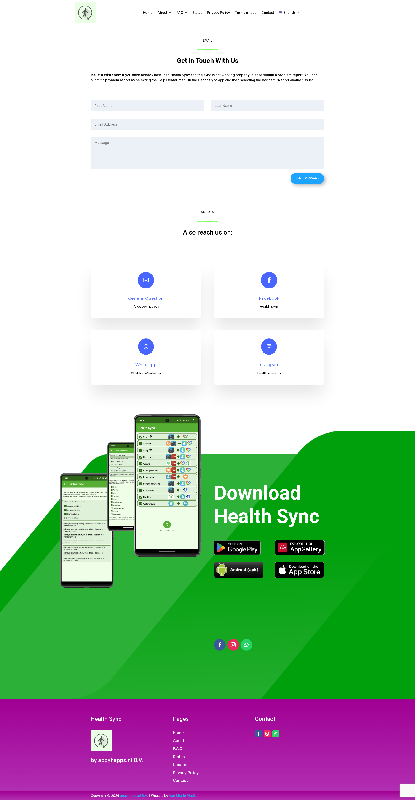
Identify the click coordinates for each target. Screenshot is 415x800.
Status (197, 12)
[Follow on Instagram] (233, 645)
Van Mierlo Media (183, 796)
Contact (267, 12)
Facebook (269, 298)
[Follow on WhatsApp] (246, 645)
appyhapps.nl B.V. (134, 796)
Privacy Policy (218, 12)
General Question (146, 298)
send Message (307, 178)
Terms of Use (246, 12)
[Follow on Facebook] (220, 645)
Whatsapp (145, 364)
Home (148, 12)
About (162, 12)
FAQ (179, 12)
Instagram (269, 364)
